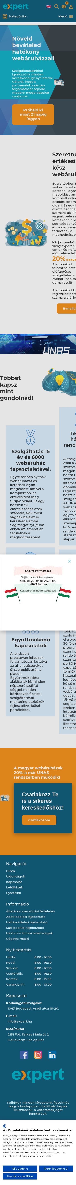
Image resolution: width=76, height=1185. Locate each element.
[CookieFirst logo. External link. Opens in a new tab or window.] (4, 1126)
